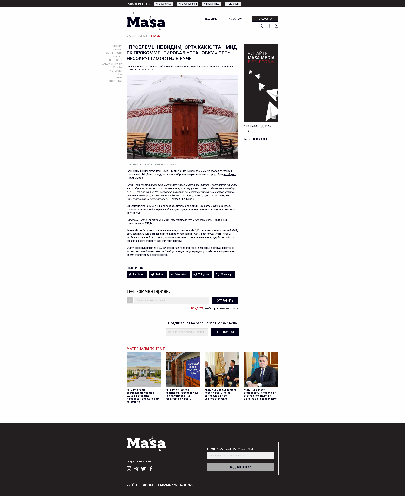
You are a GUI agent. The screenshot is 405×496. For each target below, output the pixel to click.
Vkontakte (181, 274)
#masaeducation (187, 3)
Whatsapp (226, 274)
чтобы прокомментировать (214, 308)
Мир (119, 77)
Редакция (147, 484)
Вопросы (115, 60)
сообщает (230, 174)
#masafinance (211, 3)
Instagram (235, 18)
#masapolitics (163, 3)
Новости (143, 36)
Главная (131, 36)
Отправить (225, 300)
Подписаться (225, 332)
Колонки (115, 81)
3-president (232, 3)
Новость (155, 36)
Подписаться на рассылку (230, 449)
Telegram (211, 18)
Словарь (116, 49)
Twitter (159, 274)
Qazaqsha (265, 18)
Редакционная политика (175, 484)
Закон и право (112, 63)
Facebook (138, 274)
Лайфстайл (114, 53)
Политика (115, 67)
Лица (118, 74)
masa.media (260, 138)
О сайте (132, 484)
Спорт (117, 56)
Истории (116, 70)
